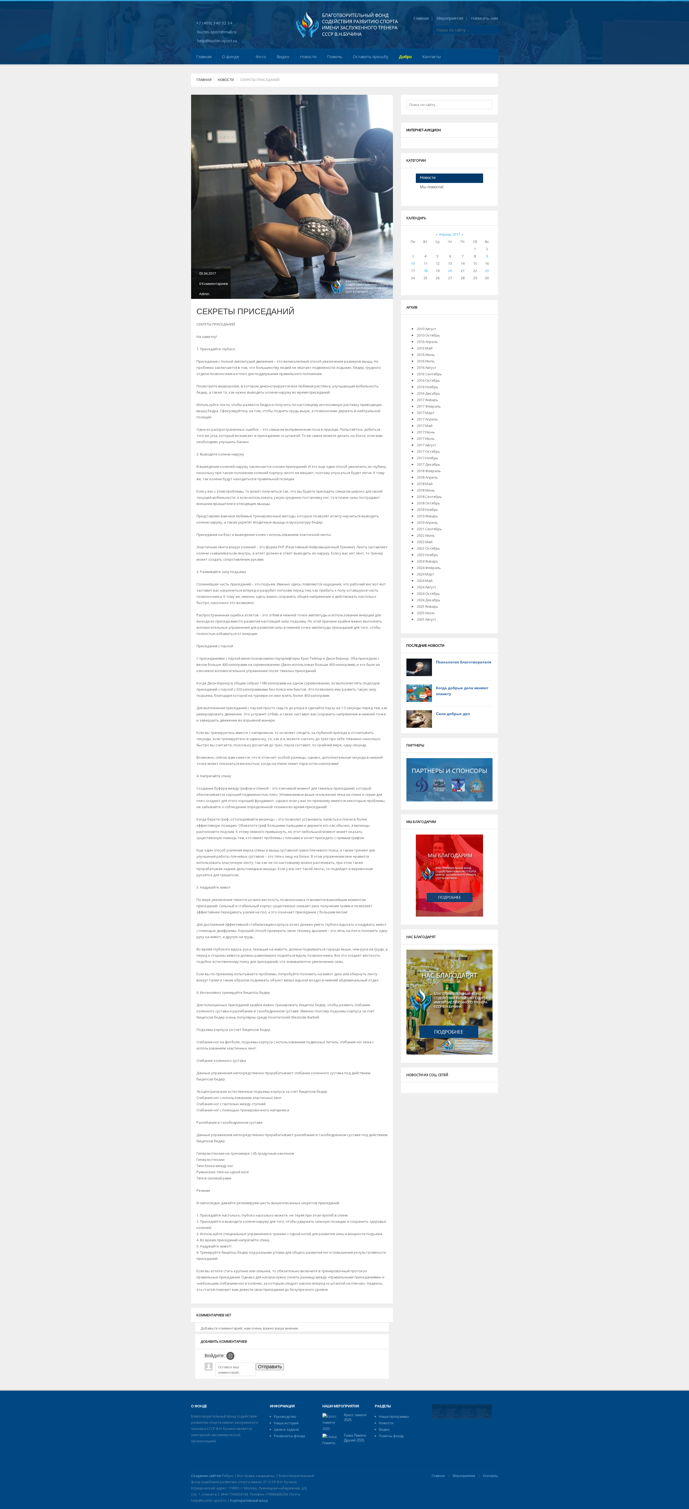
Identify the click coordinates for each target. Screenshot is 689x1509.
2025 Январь (427, 606)
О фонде (230, 56)
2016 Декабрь (428, 393)
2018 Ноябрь (427, 509)
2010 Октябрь (428, 335)
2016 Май (425, 348)
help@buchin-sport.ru (217, 40)
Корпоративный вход (249, 1500)
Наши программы (394, 1416)
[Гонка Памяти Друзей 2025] (331, 1445)
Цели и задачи (286, 1429)
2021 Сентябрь (429, 528)
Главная (421, 18)
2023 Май (425, 541)
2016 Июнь (426, 354)
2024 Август (426, 587)
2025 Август (426, 619)
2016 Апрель (427, 341)
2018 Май (425, 483)
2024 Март (425, 574)
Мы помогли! (432, 187)
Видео (283, 56)
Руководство (285, 1416)
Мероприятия (450, 18)
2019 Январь (427, 516)
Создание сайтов (206, 1475)
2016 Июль (426, 361)
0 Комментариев (213, 283)
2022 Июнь (426, 535)
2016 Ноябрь (427, 386)
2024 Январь (427, 561)
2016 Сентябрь (429, 374)
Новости (308, 56)
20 (450, 270)
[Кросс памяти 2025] (331, 1422)
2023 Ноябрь (427, 554)
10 (413, 263)
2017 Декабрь (428, 464)
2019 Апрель (427, 522)
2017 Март (425, 412)
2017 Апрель (427, 419)
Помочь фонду (391, 1435)
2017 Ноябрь (427, 457)
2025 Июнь (426, 612)
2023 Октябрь (428, 548)
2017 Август (426, 445)
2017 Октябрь (428, 451)
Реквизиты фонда (289, 1435)
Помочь (334, 56)
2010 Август (426, 328)
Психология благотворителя (463, 662)
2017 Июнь (426, 432)
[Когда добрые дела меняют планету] (419, 692)
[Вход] (230, 1356)
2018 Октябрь (428, 503)
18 (425, 270)
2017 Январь (427, 399)
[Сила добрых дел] (419, 718)
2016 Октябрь (428, 380)
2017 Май (425, 425)
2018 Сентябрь (429, 496)
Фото (261, 56)
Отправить (270, 1366)
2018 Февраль (429, 470)
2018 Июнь (426, 490)
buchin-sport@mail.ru (216, 31)
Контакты (431, 56)
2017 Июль (426, 438)
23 (487, 270)
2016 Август (426, 367)
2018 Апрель (427, 477)
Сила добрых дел (453, 714)
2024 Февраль (429, 567)
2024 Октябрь (428, 593)
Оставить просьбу (370, 56)
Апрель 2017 (449, 234)
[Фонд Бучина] (347, 24)
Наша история (286, 1422)
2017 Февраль (429, 406)
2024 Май (425, 580)
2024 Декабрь (428, 600)
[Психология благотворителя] (419, 667)
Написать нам (484, 18)
